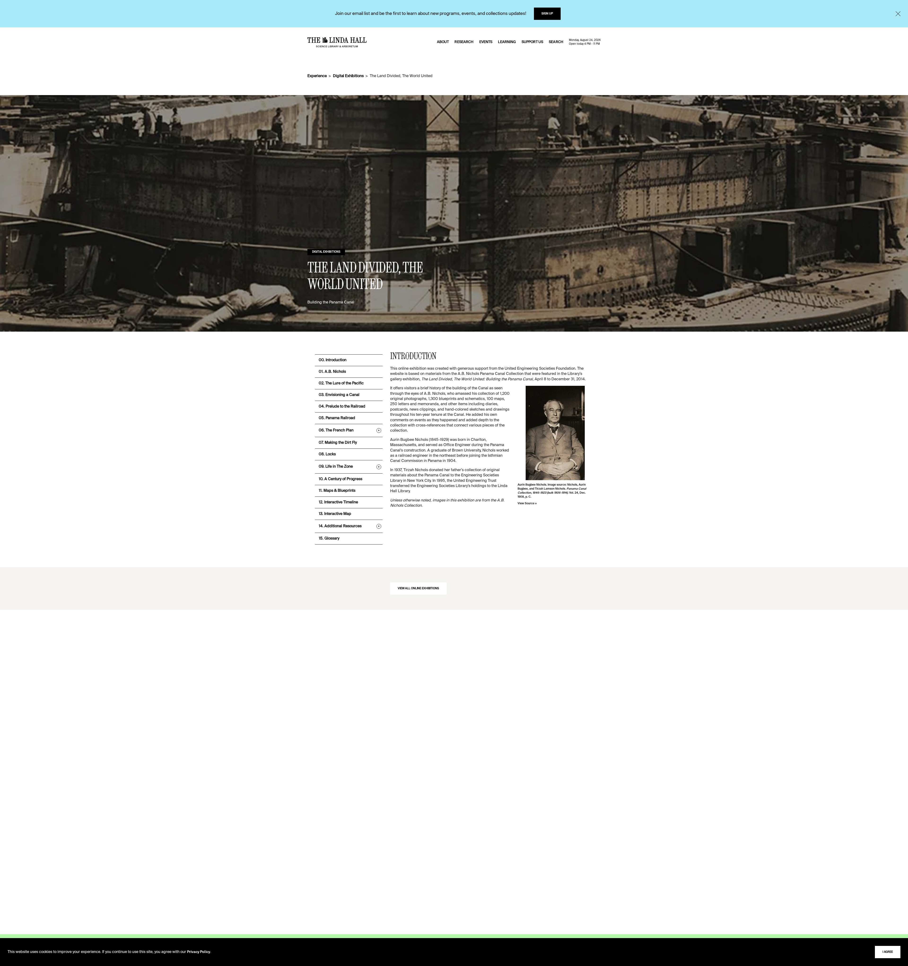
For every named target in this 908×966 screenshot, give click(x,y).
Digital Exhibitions (348, 76)
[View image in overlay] (555, 433)
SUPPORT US (532, 42)
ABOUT (443, 42)
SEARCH (556, 42)
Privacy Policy (198, 952)
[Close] (898, 13)
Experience (317, 76)
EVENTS (486, 42)
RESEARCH (463, 42)
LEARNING (507, 42)
